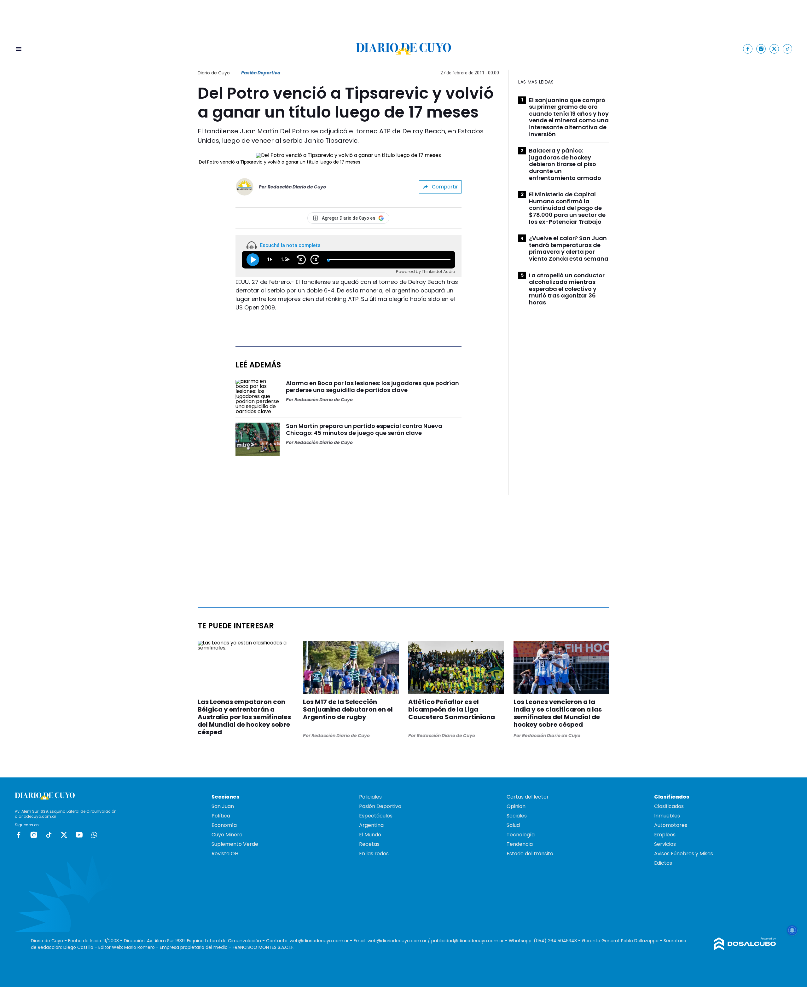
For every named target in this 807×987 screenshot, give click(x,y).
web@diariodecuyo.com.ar (319, 941)
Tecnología (521, 834)
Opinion (516, 806)
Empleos (665, 834)
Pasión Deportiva (261, 73)
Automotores (670, 825)
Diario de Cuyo (214, 73)
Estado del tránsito (530, 853)
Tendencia (520, 844)
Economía (224, 825)
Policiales (370, 796)
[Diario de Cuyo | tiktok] (787, 48)
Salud (513, 825)
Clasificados (669, 806)
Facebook (18, 835)
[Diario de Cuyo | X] (774, 48)
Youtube (79, 835)
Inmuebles (667, 815)
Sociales (517, 815)
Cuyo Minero (227, 834)
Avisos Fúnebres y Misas (683, 853)
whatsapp (94, 835)
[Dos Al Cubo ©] (745, 948)
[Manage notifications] (792, 930)
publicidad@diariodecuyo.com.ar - (470, 941)
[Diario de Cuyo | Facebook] (748, 48)
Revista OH (225, 853)
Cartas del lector (528, 796)
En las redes (374, 853)
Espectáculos (375, 815)
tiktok (49, 835)
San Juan (223, 806)
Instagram (34, 835)
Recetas (369, 844)
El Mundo (370, 834)
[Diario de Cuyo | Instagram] (761, 48)
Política (221, 815)
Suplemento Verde (235, 844)
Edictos (663, 863)
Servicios (665, 844)
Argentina (371, 825)
